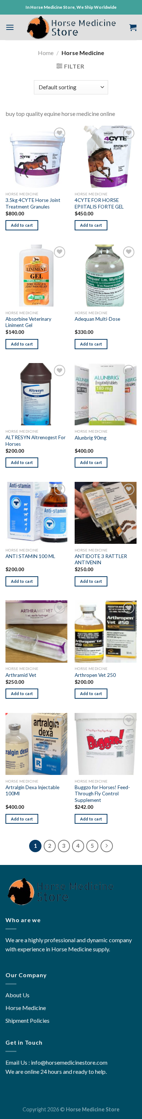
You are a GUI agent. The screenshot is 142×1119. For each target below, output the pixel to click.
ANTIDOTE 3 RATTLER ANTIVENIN (101, 559)
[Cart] (133, 27)
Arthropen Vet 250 (95, 675)
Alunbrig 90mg (90, 438)
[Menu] (9, 27)
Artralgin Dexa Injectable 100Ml (32, 790)
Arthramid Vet (20, 675)
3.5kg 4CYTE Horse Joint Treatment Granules (32, 203)
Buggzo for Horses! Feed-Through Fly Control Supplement (102, 793)
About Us (17, 994)
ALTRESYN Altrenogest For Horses (35, 440)
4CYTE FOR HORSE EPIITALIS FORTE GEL (99, 203)
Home (46, 52)
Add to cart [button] (22, 225)
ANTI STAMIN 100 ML (30, 556)
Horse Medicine (25, 1007)
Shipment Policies (27, 1020)
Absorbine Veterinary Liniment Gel (28, 322)
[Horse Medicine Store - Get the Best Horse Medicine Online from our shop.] (71, 27)
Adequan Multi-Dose (97, 319)
